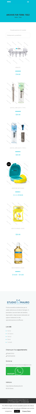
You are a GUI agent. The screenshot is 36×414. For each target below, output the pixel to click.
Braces (18, 67)
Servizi (9, 336)
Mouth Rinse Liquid (18, 228)
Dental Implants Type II (18, 148)
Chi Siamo (10, 334)
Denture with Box (18, 188)
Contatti (9, 342)
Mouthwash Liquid (18, 268)
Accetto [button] (17, 411)
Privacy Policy (26, 411)
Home (16, 17)
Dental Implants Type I (18, 107)
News (9, 339)
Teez (20, 17)
